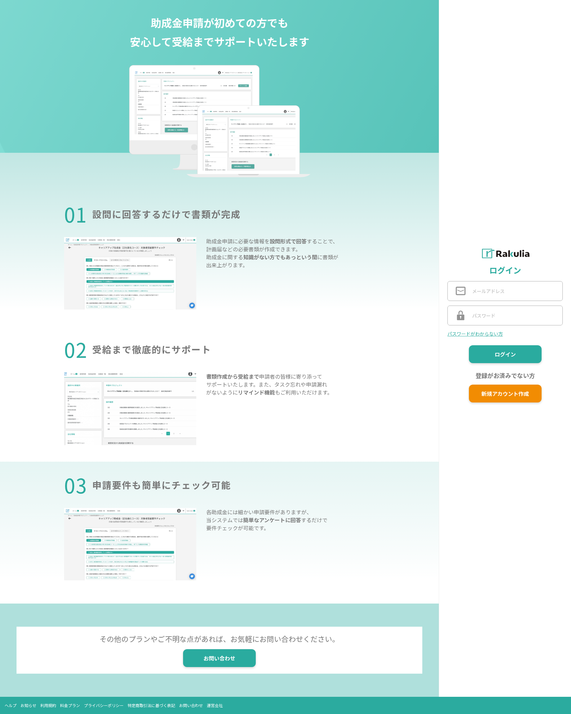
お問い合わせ (219, 658)
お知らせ (28, 705)
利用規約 (48, 705)
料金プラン (70, 705)
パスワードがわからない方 (475, 333)
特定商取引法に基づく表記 (151, 705)
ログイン (505, 354)
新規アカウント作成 (505, 394)
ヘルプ (11, 705)
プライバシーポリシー (104, 705)
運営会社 (215, 705)
